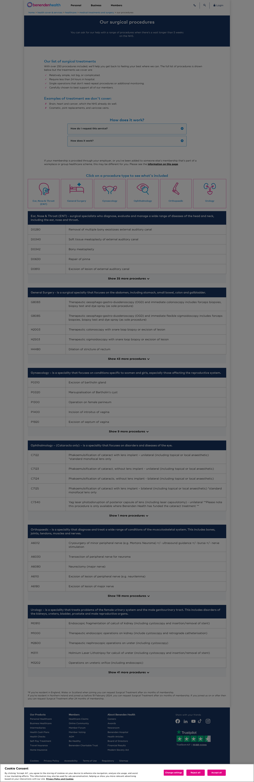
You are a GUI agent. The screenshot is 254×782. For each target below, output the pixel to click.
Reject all (195, 773)
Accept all (216, 773)
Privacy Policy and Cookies (59, 779)
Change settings (173, 773)
